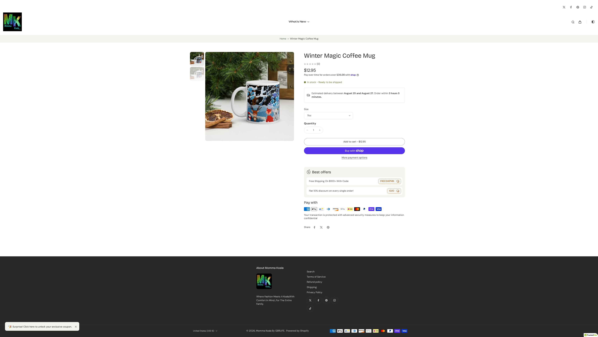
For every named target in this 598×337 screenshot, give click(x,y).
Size (306, 109)
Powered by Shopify (297, 330)
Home (283, 38)
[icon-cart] (579, 22)
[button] (354, 141)
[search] (573, 22)
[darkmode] (591, 22)
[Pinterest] (577, 7)
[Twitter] (564, 7)
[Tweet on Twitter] (321, 227)
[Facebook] (570, 7)
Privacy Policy (314, 292)
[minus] (307, 130)
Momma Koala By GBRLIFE (270, 330)
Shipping (312, 287)
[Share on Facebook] (314, 227)
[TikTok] (591, 7)
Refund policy (314, 281)
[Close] (76, 327)
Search (311, 271)
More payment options (354, 157)
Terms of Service (316, 276)
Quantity (310, 123)
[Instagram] (584, 7)
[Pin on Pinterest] (328, 227)
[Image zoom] (249, 96)
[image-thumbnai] (197, 59)
